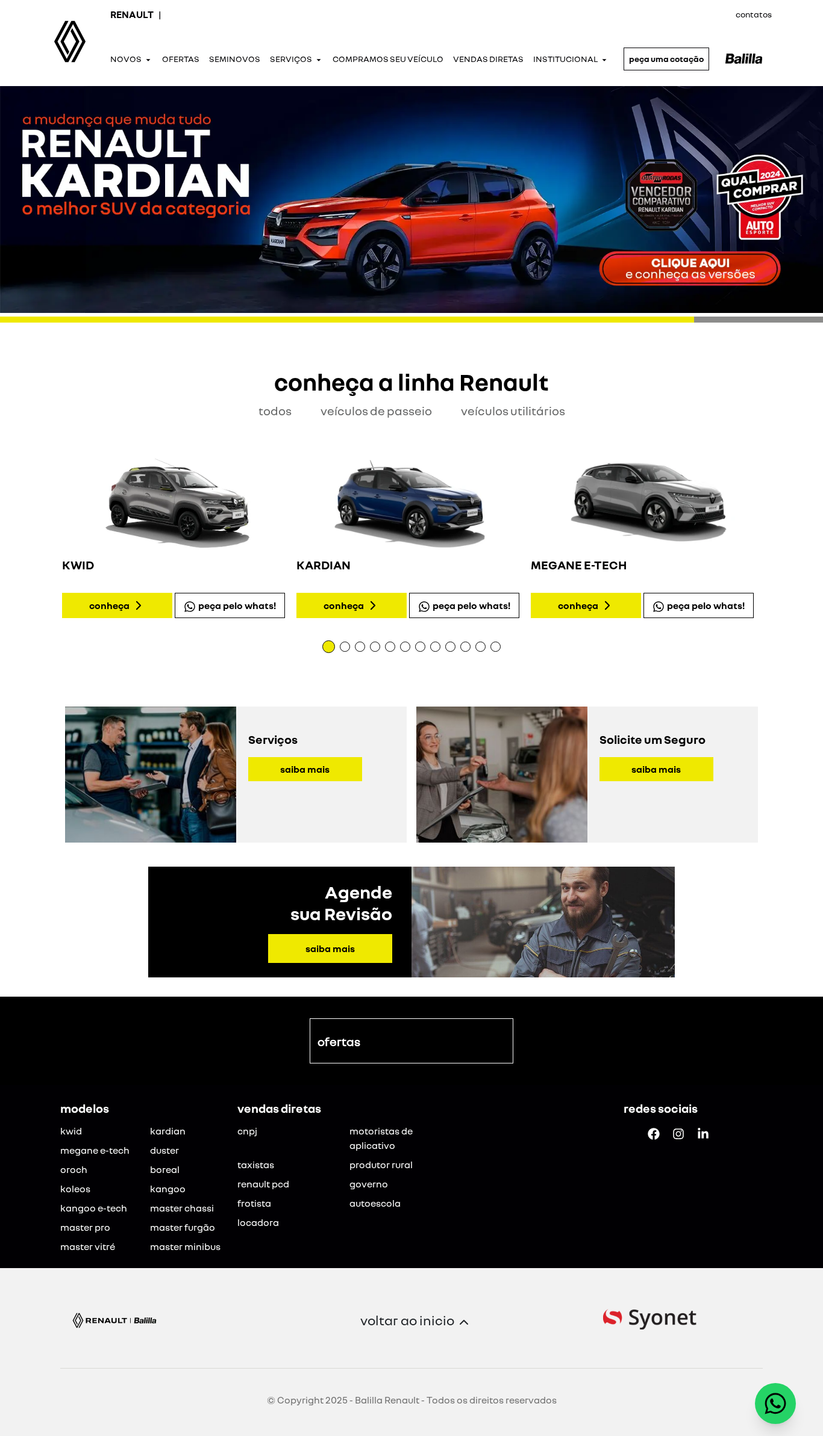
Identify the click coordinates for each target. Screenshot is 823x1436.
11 (480, 647)
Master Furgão (182, 1227)
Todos (275, 410)
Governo (368, 1184)
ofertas (339, 1041)
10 (465, 647)
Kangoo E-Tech (93, 1208)
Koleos (75, 1189)
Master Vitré (87, 1246)
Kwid (71, 1131)
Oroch (73, 1169)
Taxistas (255, 1165)
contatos (754, 14)
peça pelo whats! (237, 605)
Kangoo (168, 1189)
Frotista (254, 1203)
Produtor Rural (381, 1165)
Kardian (168, 1131)
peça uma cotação (666, 59)
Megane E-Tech (95, 1150)
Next (772, 540)
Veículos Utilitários (513, 410)
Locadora (258, 1222)
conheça (109, 605)
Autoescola (375, 1203)
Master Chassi (182, 1208)
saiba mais (305, 769)
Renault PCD (263, 1184)
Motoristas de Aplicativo (381, 1138)
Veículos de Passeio (376, 410)
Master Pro (85, 1227)
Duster (164, 1150)
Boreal (165, 1169)
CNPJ (247, 1131)
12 (495, 647)
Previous (51, 540)
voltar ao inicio (407, 1320)
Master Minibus (185, 1246)
